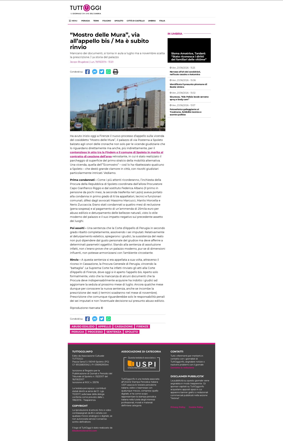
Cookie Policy (196, 407)
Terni (96, 21)
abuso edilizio (82, 326)
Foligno (106, 21)
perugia (77, 331)
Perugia (85, 21)
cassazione (124, 326)
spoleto (131, 331)
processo (95, 331)
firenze (142, 326)
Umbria (152, 21)
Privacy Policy (178, 407)
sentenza (113, 331)
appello (104, 326)
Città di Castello (136, 21)
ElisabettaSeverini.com (84, 430)
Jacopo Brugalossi (79, 62)
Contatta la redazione (182, 367)
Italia (162, 21)
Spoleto (119, 21)
